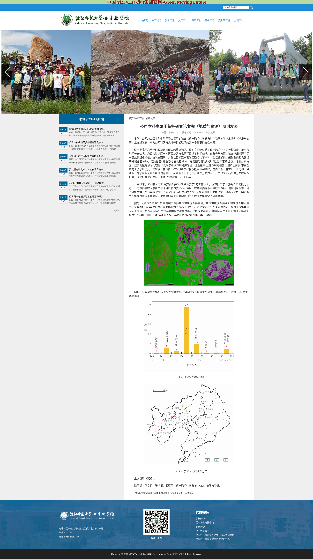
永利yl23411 (202, 518)
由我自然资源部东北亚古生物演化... (87, 129)
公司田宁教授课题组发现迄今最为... (87, 196)
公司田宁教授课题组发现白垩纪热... (87, 156)
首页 (131, 118)
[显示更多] (116, 209)
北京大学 (200, 527)
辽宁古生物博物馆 (205, 522)
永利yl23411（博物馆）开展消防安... (87, 183)
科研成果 (150, 118)
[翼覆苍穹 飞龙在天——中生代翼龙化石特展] (156, 72)
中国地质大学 (202, 531)
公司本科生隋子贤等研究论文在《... (87, 142)
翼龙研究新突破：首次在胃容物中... (87, 169)
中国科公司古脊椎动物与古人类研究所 (215, 535)
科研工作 (139, 118)
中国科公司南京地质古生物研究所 (213, 539)
